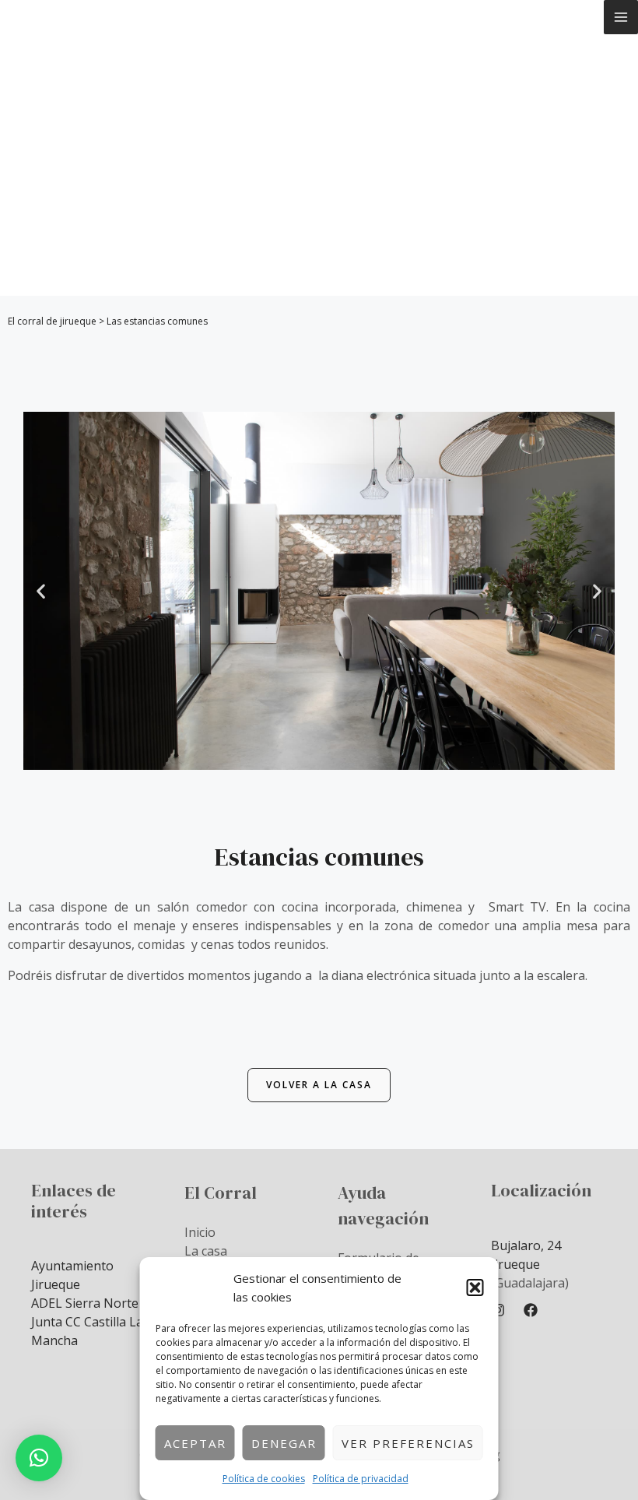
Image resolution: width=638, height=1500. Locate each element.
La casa (205, 1250)
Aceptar (195, 1443)
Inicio (200, 1232)
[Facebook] (531, 1310)
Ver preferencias (408, 1443)
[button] (475, 1287)
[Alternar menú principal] (621, 17)
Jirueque (515, 1264)
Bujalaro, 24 (526, 1245)
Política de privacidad (360, 1478)
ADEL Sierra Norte (84, 1303)
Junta (48, 1321)
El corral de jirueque (52, 321)
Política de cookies (264, 1478)
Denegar (284, 1443)
